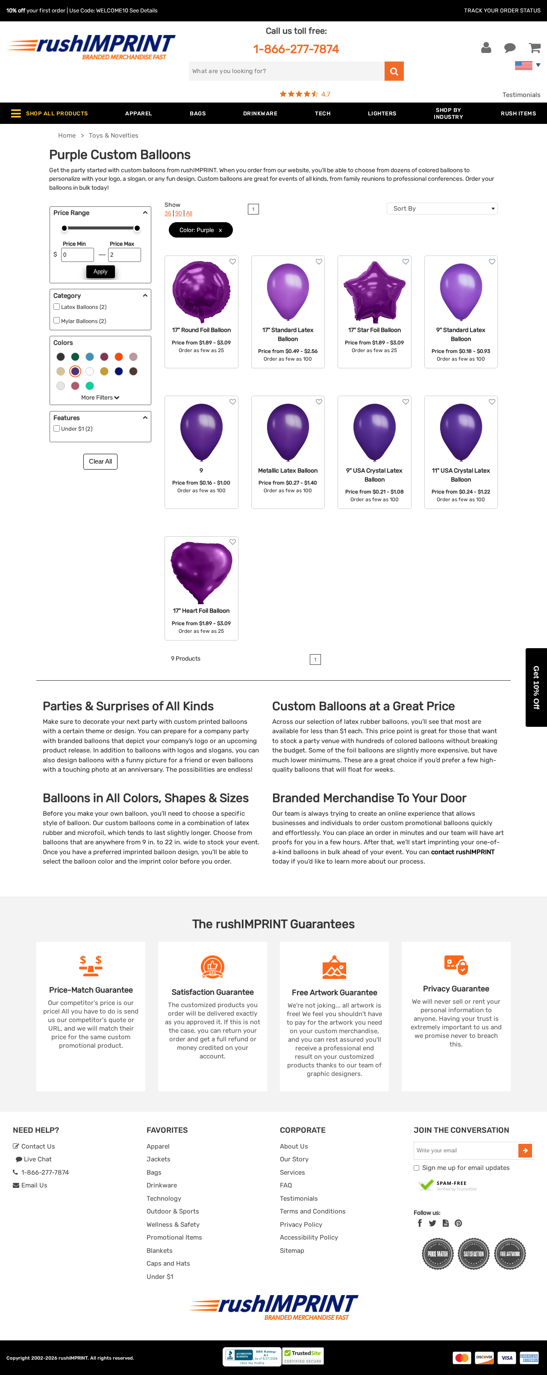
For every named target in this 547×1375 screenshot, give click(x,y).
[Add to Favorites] (232, 262)
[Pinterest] (458, 1223)
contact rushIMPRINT (463, 852)
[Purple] (75, 370)
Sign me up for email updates (466, 1168)
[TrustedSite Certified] (448, 1185)
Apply (101, 271)
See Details (143, 10)
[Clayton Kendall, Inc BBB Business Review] (252, 1364)
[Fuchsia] (75, 385)
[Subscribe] (525, 1151)
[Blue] (90, 356)
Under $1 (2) (76, 429)
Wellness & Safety (173, 1224)
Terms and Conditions (313, 1211)
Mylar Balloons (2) (83, 321)
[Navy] (119, 370)
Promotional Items (174, 1237)
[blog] (446, 1223)
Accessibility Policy (309, 1237)
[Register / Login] (486, 48)
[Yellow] (104, 370)
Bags (154, 1172)
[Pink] (133, 356)
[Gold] (61, 370)
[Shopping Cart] (535, 48)
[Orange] (119, 356)
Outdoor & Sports (173, 1211)
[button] (536, 687)
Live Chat (37, 1159)
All (189, 213)
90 (178, 213)
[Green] (75, 356)
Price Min (74, 244)
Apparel (158, 1146)
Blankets (160, 1251)
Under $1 (160, 1277)
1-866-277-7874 (296, 49)
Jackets (159, 1159)
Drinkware (162, 1185)
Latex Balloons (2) (83, 307)
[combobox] (442, 208)
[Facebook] (420, 1223)
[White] (90, 370)
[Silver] (61, 385)
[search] (394, 71)
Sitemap (292, 1251)
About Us (294, 1146)
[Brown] (133, 370)
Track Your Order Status (502, 10)
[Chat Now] (510, 48)
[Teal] (90, 385)
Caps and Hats (168, 1263)
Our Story (294, 1159)
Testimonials (522, 95)
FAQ (286, 1185)
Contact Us (37, 1146)
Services (292, 1172)
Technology (164, 1198)
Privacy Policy (301, 1224)
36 (168, 213)
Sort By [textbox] (405, 208)
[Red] (104, 356)
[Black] (61, 356)
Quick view (201, 291)
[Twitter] (433, 1223)
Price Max (122, 244)
